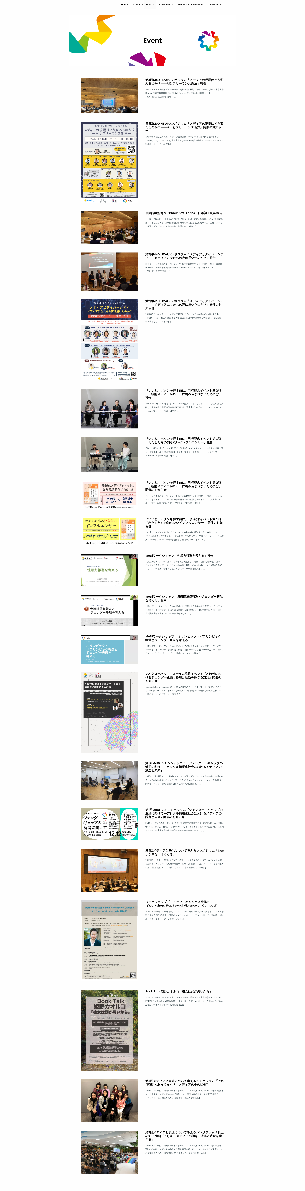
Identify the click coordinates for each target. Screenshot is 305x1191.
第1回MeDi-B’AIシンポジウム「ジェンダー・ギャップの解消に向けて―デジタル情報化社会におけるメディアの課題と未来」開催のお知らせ (184, 813)
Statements (166, 4)
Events (150, 4)
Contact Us (215, 4)
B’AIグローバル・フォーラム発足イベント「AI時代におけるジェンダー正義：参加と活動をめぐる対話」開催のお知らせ (183, 677)
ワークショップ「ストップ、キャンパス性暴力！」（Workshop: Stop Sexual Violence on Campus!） (182, 904)
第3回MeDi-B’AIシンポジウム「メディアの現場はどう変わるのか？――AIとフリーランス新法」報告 (184, 82)
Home (124, 4)
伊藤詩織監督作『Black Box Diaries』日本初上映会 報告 (183, 213)
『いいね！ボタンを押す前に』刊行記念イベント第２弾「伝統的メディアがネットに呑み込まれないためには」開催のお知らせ (183, 486)
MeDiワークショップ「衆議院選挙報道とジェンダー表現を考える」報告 (184, 598)
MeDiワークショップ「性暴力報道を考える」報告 (179, 556)
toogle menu (142, 4)
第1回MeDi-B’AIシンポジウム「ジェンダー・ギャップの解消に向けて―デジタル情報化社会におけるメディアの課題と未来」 (184, 766)
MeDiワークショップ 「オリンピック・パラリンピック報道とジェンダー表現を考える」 (183, 638)
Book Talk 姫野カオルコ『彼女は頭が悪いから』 (179, 991)
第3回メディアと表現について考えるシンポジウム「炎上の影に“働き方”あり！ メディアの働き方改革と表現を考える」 (184, 1136)
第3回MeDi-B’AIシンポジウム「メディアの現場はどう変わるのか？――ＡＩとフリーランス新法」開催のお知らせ (184, 127)
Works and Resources (190, 4)
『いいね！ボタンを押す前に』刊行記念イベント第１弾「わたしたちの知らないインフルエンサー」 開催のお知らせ (184, 522)
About (136, 4)
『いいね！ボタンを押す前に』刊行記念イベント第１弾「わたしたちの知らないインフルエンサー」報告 (183, 440)
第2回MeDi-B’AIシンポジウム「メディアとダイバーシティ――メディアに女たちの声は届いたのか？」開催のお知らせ (184, 304)
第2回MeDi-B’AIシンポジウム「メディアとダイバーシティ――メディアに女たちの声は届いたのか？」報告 (184, 256)
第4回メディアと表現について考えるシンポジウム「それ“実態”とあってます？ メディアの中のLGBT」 (184, 1083)
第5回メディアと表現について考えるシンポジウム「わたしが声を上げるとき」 (184, 852)
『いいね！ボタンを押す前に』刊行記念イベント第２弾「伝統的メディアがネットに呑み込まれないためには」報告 (183, 394)
